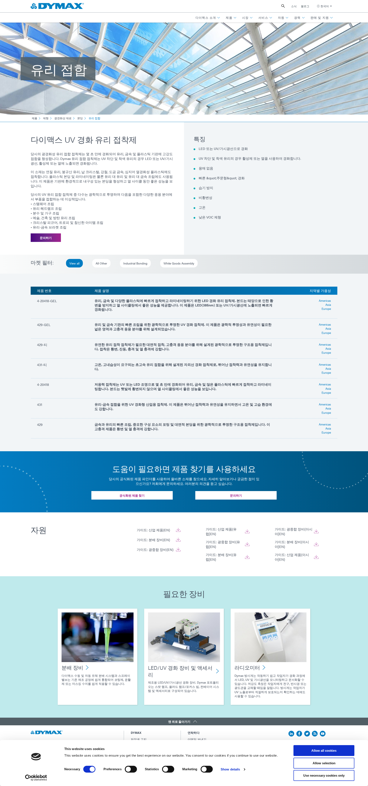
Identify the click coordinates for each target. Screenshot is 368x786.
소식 (294, 6)
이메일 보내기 (197, 739)
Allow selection (324, 763)
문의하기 (46, 238)
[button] (208, 18)
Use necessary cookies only (324, 775)
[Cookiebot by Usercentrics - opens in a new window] (36, 778)
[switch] (131, 769)
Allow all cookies (323, 750)
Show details (230, 769)
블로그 (305, 6)
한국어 (325, 6)
